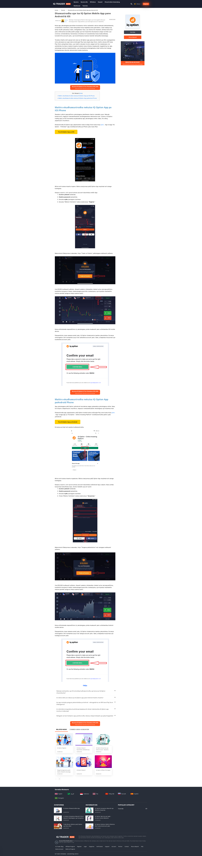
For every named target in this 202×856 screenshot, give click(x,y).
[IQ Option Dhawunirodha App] (58, 810)
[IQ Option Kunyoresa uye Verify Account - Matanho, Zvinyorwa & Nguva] (103, 739)
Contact (127, 846)
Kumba (56, 10)
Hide (80, 93)
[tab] (85, 692)
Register (146, 4)
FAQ (142, 846)
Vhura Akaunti (133, 37)
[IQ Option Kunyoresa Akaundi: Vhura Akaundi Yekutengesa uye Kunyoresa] (58, 818)
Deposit (100, 2)
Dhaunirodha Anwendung (112, 2)
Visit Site (132, 32)
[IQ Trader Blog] (65, 837)
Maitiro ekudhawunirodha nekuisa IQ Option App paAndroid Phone (77, 98)
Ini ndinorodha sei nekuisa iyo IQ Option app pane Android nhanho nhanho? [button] (79, 698)
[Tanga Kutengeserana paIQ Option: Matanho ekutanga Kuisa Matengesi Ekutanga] (64, 761)
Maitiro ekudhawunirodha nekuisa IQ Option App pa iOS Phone (76, 96)
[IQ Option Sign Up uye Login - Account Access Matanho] (89, 818)
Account (114, 846)
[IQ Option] (133, 28)
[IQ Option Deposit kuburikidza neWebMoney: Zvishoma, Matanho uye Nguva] (83, 739)
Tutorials (85, 6)
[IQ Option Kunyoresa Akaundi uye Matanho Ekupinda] (89, 810)
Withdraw (93, 2)
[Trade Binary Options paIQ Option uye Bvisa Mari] (58, 826)
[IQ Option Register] (64, 739)
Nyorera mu (84, 2)
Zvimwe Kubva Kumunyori (79, 729)
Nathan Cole (66, 20)
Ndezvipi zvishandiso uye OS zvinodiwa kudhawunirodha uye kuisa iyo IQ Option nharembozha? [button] (80, 692)
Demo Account (59, 849)
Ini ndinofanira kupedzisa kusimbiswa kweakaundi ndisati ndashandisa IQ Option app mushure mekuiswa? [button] (82, 710)
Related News (61, 729)
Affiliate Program (70, 846)
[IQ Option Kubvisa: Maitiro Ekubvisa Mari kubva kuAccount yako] (89, 826)
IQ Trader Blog (59, 846)
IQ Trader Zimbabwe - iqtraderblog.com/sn (66, 854)
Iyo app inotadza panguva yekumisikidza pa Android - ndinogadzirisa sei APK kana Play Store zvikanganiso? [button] (84, 703)
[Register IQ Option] (132, 51)
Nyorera (76, 2)
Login (85, 846)
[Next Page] (59, 779)
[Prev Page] (56, 779)
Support (107, 846)
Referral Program (70, 849)
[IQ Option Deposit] (83, 761)
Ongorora (91, 846)
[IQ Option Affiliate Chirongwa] (103, 761)
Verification (100, 846)
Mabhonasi (77, 6)
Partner (120, 846)
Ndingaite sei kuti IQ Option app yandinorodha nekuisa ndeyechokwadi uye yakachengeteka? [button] (84, 716)
